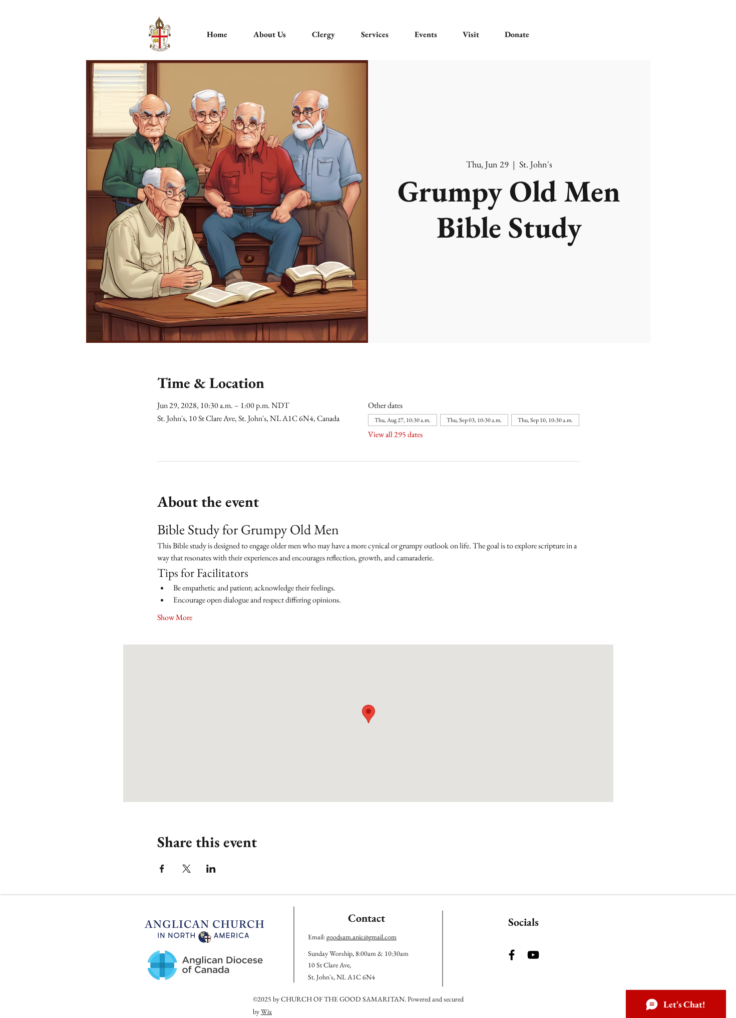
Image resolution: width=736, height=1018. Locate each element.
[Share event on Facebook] (162, 869)
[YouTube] (533, 955)
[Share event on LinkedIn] (211, 869)
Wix (266, 1011)
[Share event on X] (186, 869)
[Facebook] (512, 955)
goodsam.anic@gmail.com (361, 936)
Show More (174, 617)
